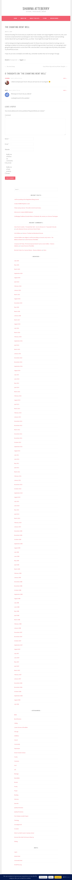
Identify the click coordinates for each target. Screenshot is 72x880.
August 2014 (17, 370)
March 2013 (17, 408)
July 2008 (16, 603)
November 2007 (18, 636)
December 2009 (18, 531)
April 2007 (16, 666)
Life (15, 769)
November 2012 (18, 425)
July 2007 (16, 653)
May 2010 (16, 510)
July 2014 (16, 375)
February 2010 (17, 522)
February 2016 (17, 336)
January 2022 (17, 290)
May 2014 (16, 383)
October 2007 (17, 641)
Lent (25, 60)
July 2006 (16, 704)
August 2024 (17, 277)
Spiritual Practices (18, 812)
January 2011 (17, 480)
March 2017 (17, 320)
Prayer (15, 791)
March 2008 (17, 619)
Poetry (16, 786)
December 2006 (18, 683)
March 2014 (17, 391)
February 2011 (17, 476)
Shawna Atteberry (36, 8)
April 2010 (16, 514)
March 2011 (17, 472)
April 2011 (16, 467)
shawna (7, 78)
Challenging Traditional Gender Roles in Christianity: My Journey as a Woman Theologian (36, 216)
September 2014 (18, 366)
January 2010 (17, 527)
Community (17, 744)
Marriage (16, 774)
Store (45, 18)
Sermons (16, 799)
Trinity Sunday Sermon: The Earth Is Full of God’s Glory (27, 208)
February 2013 (17, 413)
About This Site (34, 18)
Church (16, 740)
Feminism (16, 761)
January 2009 (17, 577)
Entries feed (17, 856)
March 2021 (17, 294)
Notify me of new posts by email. (9, 170)
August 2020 (17, 299)
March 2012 (17, 429)
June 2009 (16, 556)
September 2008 (18, 594)
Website (7, 149)
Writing (16, 841)
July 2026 (16, 260)
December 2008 (18, 581)
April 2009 (16, 565)
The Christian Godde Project (21, 816)
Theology (16, 820)
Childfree (16, 736)
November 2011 (18, 438)
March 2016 (17, 332)
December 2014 (18, 358)
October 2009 (17, 539)
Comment (8, 116)
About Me (23, 18)
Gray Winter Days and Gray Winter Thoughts (54, 66)
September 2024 (18, 273)
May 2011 (16, 463)
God (15, 765)
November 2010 (18, 484)
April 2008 (16, 615)
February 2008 (17, 624)
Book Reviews (17, 719)
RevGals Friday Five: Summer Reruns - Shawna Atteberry (28, 250)
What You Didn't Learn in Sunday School (24, 833)
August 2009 (17, 548)
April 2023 (16, 282)
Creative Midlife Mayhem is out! (22, 203)
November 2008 (18, 586)
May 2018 (16, 307)
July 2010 (16, 501)
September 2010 (18, 493)
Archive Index (54, 18)
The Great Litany (10, 66)
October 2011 (17, 442)
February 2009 (17, 573)
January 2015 (17, 353)
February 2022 (17, 286)
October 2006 (17, 691)
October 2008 (17, 590)
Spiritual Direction (18, 807)
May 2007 (16, 662)
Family (15, 757)
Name (7, 139)
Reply (64, 78)
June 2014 (16, 379)
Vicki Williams (17, 233)
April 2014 (16, 387)
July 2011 (16, 455)
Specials (16, 803)
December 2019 (18, 303)
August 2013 (17, 400)
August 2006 (17, 700)
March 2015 (17, 349)
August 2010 (17, 497)
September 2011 (18, 446)
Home (15, 18)
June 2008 (16, 607)
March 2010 (17, 518)
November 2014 (18, 362)
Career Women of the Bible (31, 239)
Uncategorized (13, 60)
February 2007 (17, 674)
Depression (17, 748)
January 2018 (17, 315)
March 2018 (17, 311)
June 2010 (16, 505)
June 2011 (16, 459)
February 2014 (17, 396)
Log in (15, 852)
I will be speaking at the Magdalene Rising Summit (26, 199)
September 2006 (18, 696)
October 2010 (17, 489)
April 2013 (16, 404)
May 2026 (16, 265)
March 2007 (17, 670)
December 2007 (18, 632)
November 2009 (18, 535)
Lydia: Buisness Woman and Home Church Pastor (28, 229)
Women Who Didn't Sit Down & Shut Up (24, 837)
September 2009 (18, 543)
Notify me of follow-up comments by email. (9, 158)
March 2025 (17, 269)
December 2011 (18, 434)
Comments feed (18, 860)
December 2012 (18, 421)
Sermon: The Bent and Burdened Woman (33, 233)
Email (7, 144)
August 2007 (17, 649)
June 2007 (16, 657)
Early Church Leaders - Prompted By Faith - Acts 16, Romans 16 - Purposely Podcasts (35, 227)
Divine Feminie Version (19, 752)
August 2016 (17, 324)
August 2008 (17, 598)
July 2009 (16, 552)
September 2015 (18, 341)
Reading (16, 795)
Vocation (16, 829)
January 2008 (17, 628)
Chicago (16, 731)
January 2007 (17, 679)
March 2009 (17, 569)
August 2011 (17, 451)
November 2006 (18, 687)
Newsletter (17, 778)
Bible (15, 715)
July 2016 (16, 328)
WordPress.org (18, 864)
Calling (16, 723)
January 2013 (17, 417)
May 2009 (16, 560)
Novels (16, 782)
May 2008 (16, 611)
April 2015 (16, 345)
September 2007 (18, 645)
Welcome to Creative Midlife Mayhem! (23, 212)
